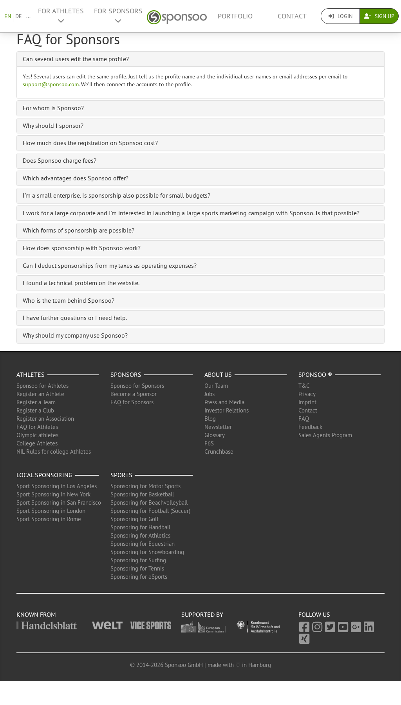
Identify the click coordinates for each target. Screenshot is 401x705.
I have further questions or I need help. (75, 318)
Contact (292, 16)
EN (7, 16)
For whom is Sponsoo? (53, 108)
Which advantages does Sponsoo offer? (75, 178)
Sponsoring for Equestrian (142, 543)
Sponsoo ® (315, 374)
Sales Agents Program (325, 435)
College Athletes (37, 443)
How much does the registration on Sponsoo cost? (90, 143)
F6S (209, 443)
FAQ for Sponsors (132, 402)
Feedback (310, 427)
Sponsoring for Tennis (137, 568)
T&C (304, 385)
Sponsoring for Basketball (142, 494)
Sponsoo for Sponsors (137, 385)
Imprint (307, 402)
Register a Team (36, 402)
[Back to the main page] (177, 16)
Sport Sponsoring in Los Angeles (56, 486)
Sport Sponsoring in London (50, 510)
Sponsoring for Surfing (138, 560)
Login (344, 16)
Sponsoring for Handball (140, 527)
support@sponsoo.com (51, 84)
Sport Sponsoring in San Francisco (58, 502)
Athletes (30, 374)
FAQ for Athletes (37, 427)
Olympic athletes (37, 435)
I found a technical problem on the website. (81, 283)
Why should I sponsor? (53, 125)
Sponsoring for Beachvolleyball (149, 502)
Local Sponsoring (44, 475)
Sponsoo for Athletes (42, 385)
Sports (121, 475)
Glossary (214, 435)
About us (218, 374)
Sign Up (383, 16)
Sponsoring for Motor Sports (145, 486)
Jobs (209, 394)
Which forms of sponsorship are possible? (78, 230)
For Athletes (61, 11)
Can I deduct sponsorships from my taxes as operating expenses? (110, 265)
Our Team (216, 385)
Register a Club (35, 410)
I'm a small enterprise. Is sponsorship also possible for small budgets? (116, 195)
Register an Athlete (40, 394)
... (28, 16)
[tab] (200, 59)
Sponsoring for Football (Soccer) (150, 510)
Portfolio (235, 16)
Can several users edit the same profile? (76, 59)
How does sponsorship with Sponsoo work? (82, 248)
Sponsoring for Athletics (140, 535)
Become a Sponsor (133, 394)
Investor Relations (226, 410)
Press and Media (224, 402)
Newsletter (218, 427)
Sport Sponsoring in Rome (48, 519)
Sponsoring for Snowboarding (147, 552)
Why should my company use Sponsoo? (75, 335)
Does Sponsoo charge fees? (59, 160)
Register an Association (45, 418)
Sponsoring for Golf (134, 519)
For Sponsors (118, 11)
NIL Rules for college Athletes (53, 451)
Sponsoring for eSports (138, 576)
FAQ (303, 418)
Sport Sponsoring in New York (53, 494)
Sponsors (125, 374)
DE (18, 16)
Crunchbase (218, 451)
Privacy (307, 394)
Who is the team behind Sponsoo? (68, 300)
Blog (210, 418)
